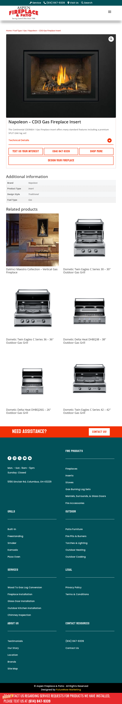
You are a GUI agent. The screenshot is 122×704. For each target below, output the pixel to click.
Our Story (13, 648)
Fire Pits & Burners (75, 536)
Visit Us (74, 2)
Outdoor (70, 511)
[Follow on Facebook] (9, 458)
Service (36, 2)
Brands (12, 661)
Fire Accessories (74, 503)
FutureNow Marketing (68, 689)
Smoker (12, 543)
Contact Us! (99, 432)
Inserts (69, 475)
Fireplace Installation (20, 594)
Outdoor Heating (75, 549)
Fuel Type (17, 30)
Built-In (12, 529)
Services (13, 569)
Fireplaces (71, 468)
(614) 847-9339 (39, 701)
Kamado (13, 549)
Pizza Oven (14, 556)
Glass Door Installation (21, 601)
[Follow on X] (20, 458)
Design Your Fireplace (61, 160)
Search (87, 2)
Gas (25, 30)
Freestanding (15, 536)
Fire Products (74, 451)
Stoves (69, 482)
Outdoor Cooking (75, 556)
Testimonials (15, 641)
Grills (11, 511)
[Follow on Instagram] (15, 458)
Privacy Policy (73, 587)
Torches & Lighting (76, 543)
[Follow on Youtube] (25, 458)
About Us (13, 623)
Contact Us (72, 648)
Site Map (13, 668)
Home (9, 30)
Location (13, 654)
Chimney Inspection (19, 615)
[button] (61, 698)
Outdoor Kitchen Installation (24, 608)
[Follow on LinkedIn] (30, 458)
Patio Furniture (74, 529)
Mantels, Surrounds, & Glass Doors (85, 496)
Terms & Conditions (77, 594)
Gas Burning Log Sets (78, 489)
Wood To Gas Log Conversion (25, 587)
